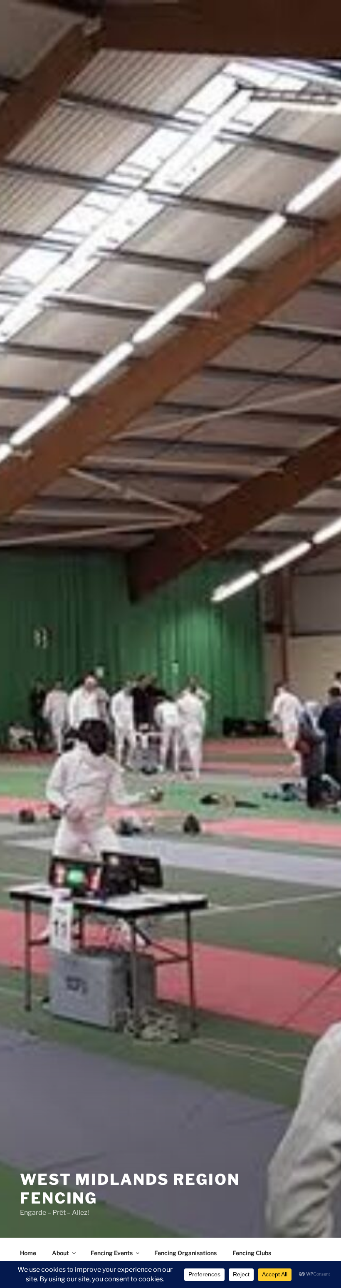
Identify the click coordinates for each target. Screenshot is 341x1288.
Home (28, 1252)
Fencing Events (112, 1252)
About (60, 1252)
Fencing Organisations (185, 1252)
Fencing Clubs (251, 1252)
